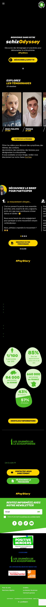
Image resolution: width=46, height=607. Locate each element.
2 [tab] (22, 236)
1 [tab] (21, 236)
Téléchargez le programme (23, 481)
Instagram (20, 523)
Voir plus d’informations (23, 421)
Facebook (14, 523)
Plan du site (6, 587)
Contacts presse (29, 593)
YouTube (28, 157)
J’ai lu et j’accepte (23, 517)
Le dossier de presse (30, 590)
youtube (31, 523)
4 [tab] (26, 236)
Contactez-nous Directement (23, 472)
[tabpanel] (20, 215)
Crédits (25, 587)
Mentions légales (8, 590)
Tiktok (26, 523)
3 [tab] (24, 236)
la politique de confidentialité (30, 517)
